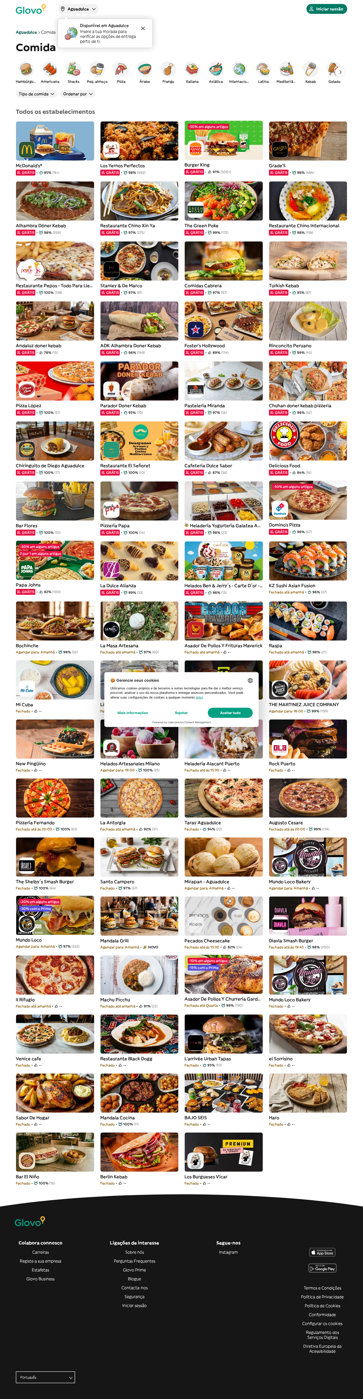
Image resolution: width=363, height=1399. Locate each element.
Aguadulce (26, 32)
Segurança (134, 1296)
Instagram (228, 1252)
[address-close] (143, 28)
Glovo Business (40, 1278)
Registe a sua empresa (40, 1261)
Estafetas (40, 1269)
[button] (26, 72)
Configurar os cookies (322, 1323)
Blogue (134, 1278)
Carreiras (40, 1252)
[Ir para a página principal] (31, 9)
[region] (181, 72)
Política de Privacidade (322, 1296)
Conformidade (322, 1314)
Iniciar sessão (134, 1305)
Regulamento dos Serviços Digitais (322, 1335)
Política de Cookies (322, 1305)
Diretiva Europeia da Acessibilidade (322, 1349)
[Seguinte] (340, 72)
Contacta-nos (134, 1287)
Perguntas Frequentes (134, 1261)
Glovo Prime (134, 1269)
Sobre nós (134, 1252)
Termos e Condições (322, 1287)
